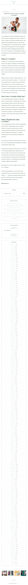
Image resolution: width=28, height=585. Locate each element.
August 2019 (13, 425)
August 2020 (13, 399)
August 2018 (13, 451)
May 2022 (13, 354)
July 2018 (13, 453)
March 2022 (13, 358)
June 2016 (13, 507)
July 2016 (13, 505)
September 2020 (13, 397)
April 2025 (13, 279)
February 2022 (13, 361)
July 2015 (13, 531)
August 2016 (13, 503)
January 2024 (13, 311)
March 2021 (13, 384)
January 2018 (13, 466)
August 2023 (13, 322)
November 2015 (13, 522)
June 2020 (13, 404)
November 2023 (13, 315)
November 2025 (13, 264)
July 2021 (13, 376)
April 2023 (13, 330)
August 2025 (13, 270)
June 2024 (13, 300)
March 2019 (13, 436)
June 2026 (13, 249)
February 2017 (13, 490)
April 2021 (13, 382)
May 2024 (13, 302)
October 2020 (13, 395)
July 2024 (13, 298)
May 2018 (13, 458)
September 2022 (13, 346)
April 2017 (13, 486)
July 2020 (13, 402)
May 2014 (13, 561)
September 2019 (13, 423)
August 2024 (13, 296)
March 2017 (13, 488)
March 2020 (13, 410)
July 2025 (13, 272)
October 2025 (13, 266)
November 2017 (13, 471)
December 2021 (13, 365)
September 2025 (13, 268)
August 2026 (13, 244)
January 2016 (13, 518)
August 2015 (13, 529)
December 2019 (13, 417)
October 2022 (13, 343)
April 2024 (13, 305)
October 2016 (13, 499)
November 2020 (13, 393)
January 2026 (13, 259)
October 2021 (13, 369)
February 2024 (13, 309)
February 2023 (13, 335)
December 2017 (13, 468)
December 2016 (13, 494)
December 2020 (13, 391)
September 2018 (13, 449)
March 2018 (13, 462)
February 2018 (13, 464)
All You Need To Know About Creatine (14, 14)
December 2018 (13, 442)
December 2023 (13, 313)
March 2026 (13, 255)
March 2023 (13, 333)
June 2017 (13, 481)
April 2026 (13, 253)
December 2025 (13, 261)
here (6, 175)
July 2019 (13, 427)
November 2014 (13, 548)
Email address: (14, 227)
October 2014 (13, 550)
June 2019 (13, 430)
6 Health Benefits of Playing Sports (14, 203)
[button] (14, 9)
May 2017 (13, 483)
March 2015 (13, 539)
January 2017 (13, 492)
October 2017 (13, 473)
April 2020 (13, 408)
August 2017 (13, 477)
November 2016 (13, 496)
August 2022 (13, 348)
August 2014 (13, 555)
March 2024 (13, 307)
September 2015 (13, 527)
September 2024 (13, 294)
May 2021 (13, 380)
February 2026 (13, 257)
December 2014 (13, 546)
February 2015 (13, 542)
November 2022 (13, 341)
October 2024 (13, 292)
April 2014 (13, 563)
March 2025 (13, 281)
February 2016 (13, 516)
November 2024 (13, 289)
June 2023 (13, 326)
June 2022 (13, 352)
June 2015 (13, 533)
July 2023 (13, 324)
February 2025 (13, 283)
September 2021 (13, 371)
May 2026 (13, 251)
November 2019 (13, 419)
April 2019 (13, 434)
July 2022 (13, 350)
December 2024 (13, 287)
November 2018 (13, 445)
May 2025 (13, 277)
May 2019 (13, 432)
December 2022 (13, 339)
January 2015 (13, 544)
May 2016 (13, 509)
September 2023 (13, 320)
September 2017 (13, 475)
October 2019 (13, 421)
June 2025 (13, 274)
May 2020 (13, 406)
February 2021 (13, 386)
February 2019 (13, 438)
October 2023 (13, 317)
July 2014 (13, 557)
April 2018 (13, 460)
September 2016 (13, 501)
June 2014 (13, 559)
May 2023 (13, 328)
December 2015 (13, 520)
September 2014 (13, 552)
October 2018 (13, 447)
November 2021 (13, 367)
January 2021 (13, 389)
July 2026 (13, 246)
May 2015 (13, 535)
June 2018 (13, 455)
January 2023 (13, 337)
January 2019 (13, 440)
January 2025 (13, 285)
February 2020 (13, 412)
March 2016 (13, 514)
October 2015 (13, 524)
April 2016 (13, 511)
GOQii (14, 1)
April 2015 (13, 537)
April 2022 (13, 356)
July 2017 (13, 479)
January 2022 (13, 363)
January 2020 (13, 414)
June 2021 (13, 378)
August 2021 (13, 374)
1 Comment (23, 11)
